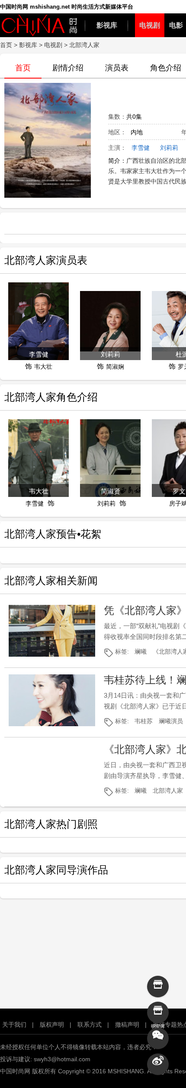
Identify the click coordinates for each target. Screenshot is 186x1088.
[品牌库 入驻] (158, 986)
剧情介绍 (67, 67)
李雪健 (140, 147)
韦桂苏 (144, 721)
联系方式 (89, 1024)
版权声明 (52, 1024)
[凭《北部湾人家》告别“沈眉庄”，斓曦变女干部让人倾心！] (52, 631)
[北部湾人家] (47, 143)
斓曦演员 (171, 721)
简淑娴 (115, 366)
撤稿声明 (127, 1024)
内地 (137, 132)
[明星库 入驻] (158, 1012)
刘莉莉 (169, 147)
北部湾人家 (168, 790)
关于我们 (14, 1024)
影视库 (106, 25)
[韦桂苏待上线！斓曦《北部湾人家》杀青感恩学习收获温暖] (52, 700)
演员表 (116, 67)
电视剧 (149, 25)
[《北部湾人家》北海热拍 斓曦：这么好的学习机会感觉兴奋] (52, 770)
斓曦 (141, 651)
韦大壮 (43, 366)
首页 (6, 44)
